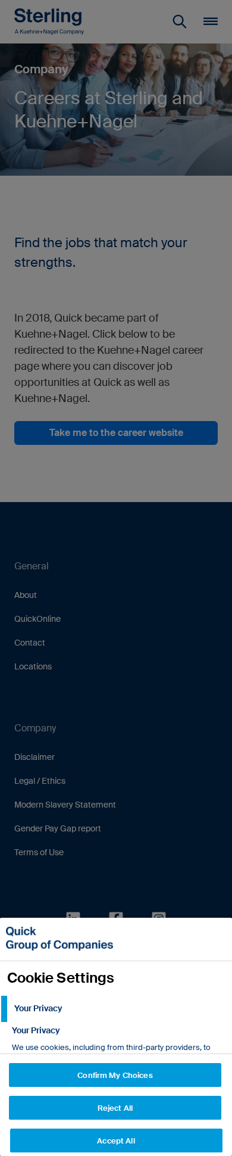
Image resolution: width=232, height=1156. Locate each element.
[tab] (116, 1009)
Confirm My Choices (114, 1075)
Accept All (115, 1141)
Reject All (115, 1108)
